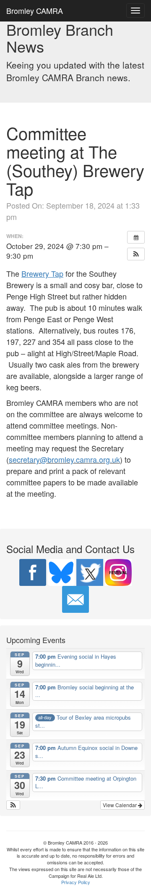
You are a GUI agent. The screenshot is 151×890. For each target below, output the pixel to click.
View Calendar (120, 804)
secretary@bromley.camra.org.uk (64, 459)
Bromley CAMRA (34, 10)
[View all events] (136, 237)
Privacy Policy (75, 882)
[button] (136, 254)
